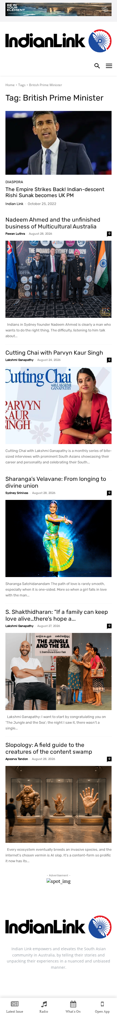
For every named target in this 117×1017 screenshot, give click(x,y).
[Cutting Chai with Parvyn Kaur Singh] (58, 405)
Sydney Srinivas (16, 493)
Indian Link (14, 204)
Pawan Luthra (15, 234)
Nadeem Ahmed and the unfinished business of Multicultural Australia (52, 223)
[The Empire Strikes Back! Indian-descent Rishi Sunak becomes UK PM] (58, 143)
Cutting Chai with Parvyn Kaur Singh (54, 352)
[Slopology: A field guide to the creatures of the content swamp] (58, 804)
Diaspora (14, 182)
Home (10, 85)
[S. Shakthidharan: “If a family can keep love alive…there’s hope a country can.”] (58, 671)
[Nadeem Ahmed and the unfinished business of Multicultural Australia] (58, 279)
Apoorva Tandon (16, 759)
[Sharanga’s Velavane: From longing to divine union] (58, 538)
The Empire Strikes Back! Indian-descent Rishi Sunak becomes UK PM (54, 192)
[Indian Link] (58, 42)
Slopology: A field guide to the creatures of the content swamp (48, 748)
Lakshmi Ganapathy (19, 360)
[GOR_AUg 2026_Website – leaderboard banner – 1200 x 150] (58, 9)
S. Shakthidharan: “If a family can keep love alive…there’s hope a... (56, 615)
